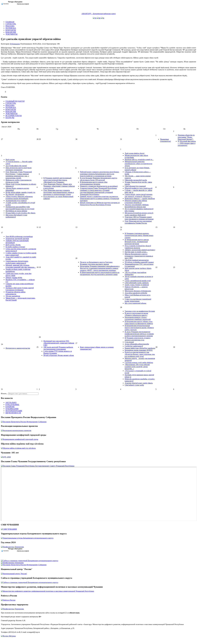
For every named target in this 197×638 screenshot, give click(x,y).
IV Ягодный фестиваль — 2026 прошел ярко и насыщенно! (187, 143)
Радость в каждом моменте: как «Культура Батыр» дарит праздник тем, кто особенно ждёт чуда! (140, 354)
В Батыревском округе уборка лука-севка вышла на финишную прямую (139, 322)
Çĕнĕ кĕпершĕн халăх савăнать (137, 283)
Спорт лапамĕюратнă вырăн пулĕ (138, 281)
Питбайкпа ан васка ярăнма (16, 211)
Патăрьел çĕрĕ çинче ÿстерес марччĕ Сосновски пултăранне (20, 289)
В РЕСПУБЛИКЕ (12, 405)
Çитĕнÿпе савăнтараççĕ (134, 346)
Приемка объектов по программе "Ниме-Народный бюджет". (186, 137)
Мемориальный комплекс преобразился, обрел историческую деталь (138, 164)
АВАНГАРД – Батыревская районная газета (99, 14)
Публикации (15, 44)
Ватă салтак (10, 159)
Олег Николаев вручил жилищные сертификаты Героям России (138, 222)
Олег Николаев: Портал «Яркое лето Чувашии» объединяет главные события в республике (59, 186)
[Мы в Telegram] (102, 18)
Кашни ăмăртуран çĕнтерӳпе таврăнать (140, 348)
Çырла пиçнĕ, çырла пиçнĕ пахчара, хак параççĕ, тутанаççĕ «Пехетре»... (139, 195)
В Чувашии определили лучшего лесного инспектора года (137, 339)
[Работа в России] (8, 600)
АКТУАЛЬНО (11, 403)
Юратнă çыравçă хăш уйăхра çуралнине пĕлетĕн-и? (136, 202)
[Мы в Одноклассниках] (99, 18)
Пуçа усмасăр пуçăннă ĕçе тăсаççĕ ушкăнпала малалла (138, 247)
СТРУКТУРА (10, 24)
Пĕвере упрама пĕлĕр (14, 278)
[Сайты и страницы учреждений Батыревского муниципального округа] (29, 561)
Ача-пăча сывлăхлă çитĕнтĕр (136, 293)
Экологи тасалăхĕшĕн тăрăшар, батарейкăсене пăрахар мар (137, 206)
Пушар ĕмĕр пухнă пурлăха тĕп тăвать (20, 213)
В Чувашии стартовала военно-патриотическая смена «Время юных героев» (139, 235)
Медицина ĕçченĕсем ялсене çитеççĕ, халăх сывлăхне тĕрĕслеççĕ (139, 214)
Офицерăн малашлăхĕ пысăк (136, 180)
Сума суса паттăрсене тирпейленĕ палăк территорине (138, 300)
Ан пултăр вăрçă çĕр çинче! (16, 166)
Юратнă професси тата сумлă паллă (138, 188)
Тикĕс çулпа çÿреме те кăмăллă (137, 285)
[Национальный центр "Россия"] (14, 574)
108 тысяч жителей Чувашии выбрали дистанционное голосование (58, 348)
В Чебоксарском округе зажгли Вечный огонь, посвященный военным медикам (137, 242)
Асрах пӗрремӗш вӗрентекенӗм (137, 344)
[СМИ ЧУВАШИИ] (9, 529)
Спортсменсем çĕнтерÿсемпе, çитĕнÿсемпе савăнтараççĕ (17, 262)
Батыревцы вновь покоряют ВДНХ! (139, 350)
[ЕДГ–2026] (6, 457)
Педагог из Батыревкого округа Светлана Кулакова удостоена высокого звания (96, 263)
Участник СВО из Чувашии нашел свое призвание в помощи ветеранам (139, 218)
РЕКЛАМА (9, 26)
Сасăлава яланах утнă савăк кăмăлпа (139, 362)
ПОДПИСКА (10, 28)
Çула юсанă (129, 342)
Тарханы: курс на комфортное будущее (140, 311)
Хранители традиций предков (17, 239)
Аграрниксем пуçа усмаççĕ (16, 201)
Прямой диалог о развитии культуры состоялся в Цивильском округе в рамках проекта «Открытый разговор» (99, 198)
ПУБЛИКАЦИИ (11, 409)
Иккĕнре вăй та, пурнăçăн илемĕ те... (139, 159)
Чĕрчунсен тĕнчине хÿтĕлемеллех (138, 291)
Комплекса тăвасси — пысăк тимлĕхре (140, 198)
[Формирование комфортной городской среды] (19, 439)
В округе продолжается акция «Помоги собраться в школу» (136, 314)
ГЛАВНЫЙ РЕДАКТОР (15, 101)
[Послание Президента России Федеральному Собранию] (24, 422)
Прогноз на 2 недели (23, 3)
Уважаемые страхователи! (165, 140)
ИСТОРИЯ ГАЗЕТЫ (13, 116)
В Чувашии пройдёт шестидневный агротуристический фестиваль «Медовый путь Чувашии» (57, 180)
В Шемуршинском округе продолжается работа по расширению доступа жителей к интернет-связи (99, 273)
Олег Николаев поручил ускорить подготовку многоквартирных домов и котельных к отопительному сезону (58, 192)
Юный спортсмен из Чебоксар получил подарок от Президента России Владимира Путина (100, 204)
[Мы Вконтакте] (94, 18)
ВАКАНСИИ (10, 32)
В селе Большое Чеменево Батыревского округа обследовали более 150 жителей (98, 179)
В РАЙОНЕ (10, 407)
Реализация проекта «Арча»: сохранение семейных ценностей (138, 318)
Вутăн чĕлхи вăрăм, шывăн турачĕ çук (20, 192)
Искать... (4, 394)
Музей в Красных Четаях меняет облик (58, 355)
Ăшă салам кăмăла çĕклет (134, 153)
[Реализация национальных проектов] (16, 430)
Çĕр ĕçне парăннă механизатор (137, 260)
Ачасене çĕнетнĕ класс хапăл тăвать (139, 383)
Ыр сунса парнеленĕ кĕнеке (135, 303)
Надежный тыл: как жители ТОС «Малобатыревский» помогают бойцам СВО (58, 343)
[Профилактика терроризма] (12, 563)
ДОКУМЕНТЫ (11, 34)
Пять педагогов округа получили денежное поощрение (18, 169)
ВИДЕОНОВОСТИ (13, 413)
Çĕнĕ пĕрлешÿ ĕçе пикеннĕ (135, 186)
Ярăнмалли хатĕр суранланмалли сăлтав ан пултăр (18, 181)
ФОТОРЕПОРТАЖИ (13, 411)
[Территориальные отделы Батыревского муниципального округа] (27, 538)
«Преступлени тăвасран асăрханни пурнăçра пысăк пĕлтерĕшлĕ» (19, 197)
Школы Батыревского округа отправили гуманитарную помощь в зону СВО (139, 256)
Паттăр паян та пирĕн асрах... (136, 252)
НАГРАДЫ (9, 118)
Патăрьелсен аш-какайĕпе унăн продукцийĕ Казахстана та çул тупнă (20, 208)
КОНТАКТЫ (10, 30)
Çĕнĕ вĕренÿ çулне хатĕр (134, 385)
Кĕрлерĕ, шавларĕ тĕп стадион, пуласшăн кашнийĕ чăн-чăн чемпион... (21, 266)
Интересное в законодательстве (18, 348)
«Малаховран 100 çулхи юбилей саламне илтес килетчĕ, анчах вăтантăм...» (137, 367)
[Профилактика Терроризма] (12, 547)
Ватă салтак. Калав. (13, 245)
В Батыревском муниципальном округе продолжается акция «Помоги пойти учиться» (139, 328)
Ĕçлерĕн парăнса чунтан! (15, 247)
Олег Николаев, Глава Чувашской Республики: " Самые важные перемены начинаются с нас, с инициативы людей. (19, 175)
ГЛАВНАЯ (9, 22)
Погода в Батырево (15, 2)
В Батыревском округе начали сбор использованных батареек (93, 183)
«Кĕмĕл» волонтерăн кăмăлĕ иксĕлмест (140, 250)
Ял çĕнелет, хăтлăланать (15, 194)
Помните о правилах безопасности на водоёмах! (99, 186)
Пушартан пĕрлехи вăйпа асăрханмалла (15, 293)
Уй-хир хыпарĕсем (13, 296)
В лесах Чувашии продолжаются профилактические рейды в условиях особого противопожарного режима (139, 334)
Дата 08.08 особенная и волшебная (19, 236)
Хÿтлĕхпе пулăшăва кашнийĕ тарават (139, 262)
